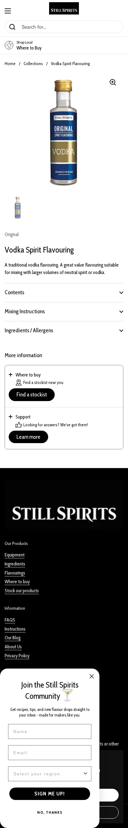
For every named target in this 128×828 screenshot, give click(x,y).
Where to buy (17, 581)
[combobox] (47, 774)
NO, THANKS (49, 812)
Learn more (28, 436)
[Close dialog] (91, 676)
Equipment (15, 555)
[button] (64, 292)
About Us (13, 647)
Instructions (15, 629)
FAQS (10, 620)
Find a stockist (31, 394)
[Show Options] (85, 774)
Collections (33, 63)
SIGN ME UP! (49, 794)
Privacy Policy (17, 656)
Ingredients (15, 564)
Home (10, 63)
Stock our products (22, 591)
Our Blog (13, 638)
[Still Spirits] (64, 8)
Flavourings (15, 573)
